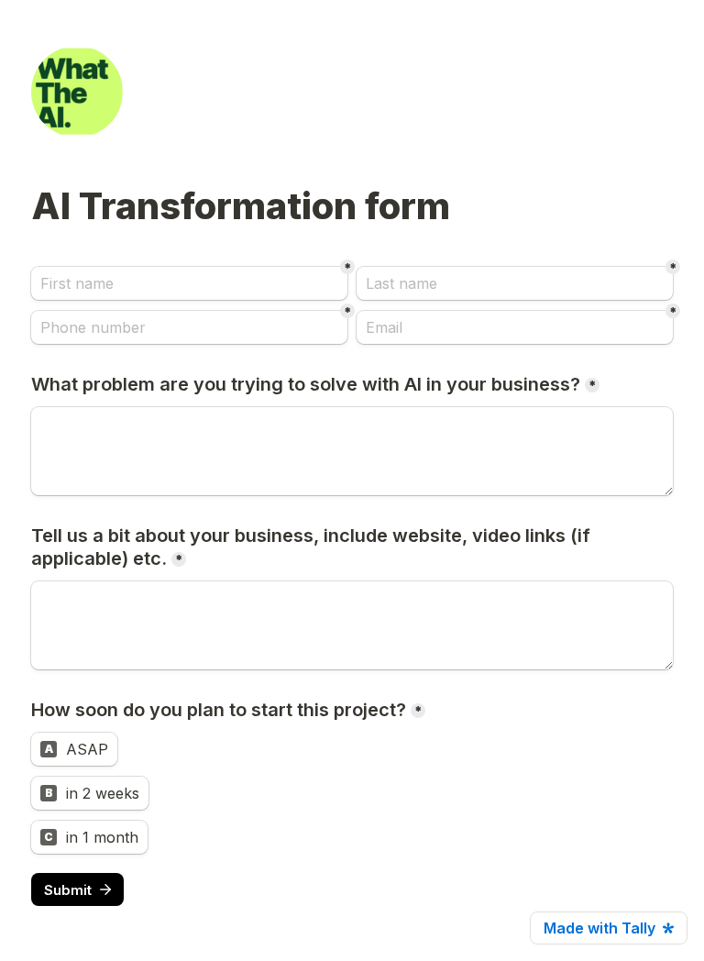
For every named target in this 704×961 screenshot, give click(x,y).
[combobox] (189, 327)
